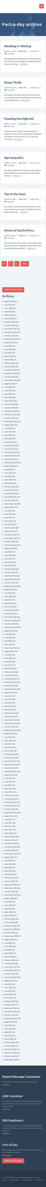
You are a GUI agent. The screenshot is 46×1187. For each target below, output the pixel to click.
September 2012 (11, 771)
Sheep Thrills (13, 82)
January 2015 (10, 675)
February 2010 (10, 878)
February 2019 (10, 610)
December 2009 (10, 885)
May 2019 (8, 600)
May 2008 (8, 950)
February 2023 (10, 445)
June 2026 (8, 308)
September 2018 (11, 627)
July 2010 (8, 860)
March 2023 (9, 442)
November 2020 (11, 538)
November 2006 (11, 1011)
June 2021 (8, 514)
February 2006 (10, 1042)
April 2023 (8, 438)
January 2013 (10, 758)
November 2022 (11, 456)
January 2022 (10, 490)
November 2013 (11, 723)
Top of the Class (14, 194)
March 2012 (9, 792)
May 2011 (8, 826)
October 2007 (10, 974)
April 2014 (8, 706)
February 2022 (10, 486)
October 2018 (10, 624)
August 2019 (9, 589)
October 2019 (10, 582)
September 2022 (11, 462)
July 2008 (8, 943)
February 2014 (10, 713)
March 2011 (9, 833)
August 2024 (9, 384)
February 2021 (10, 528)
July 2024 (8, 387)
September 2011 (11, 812)
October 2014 (10, 685)
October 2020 (10, 541)
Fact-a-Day (6, 1155)
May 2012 (8, 785)
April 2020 (8, 562)
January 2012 (10, 799)
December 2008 (10, 926)
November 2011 (11, 806)
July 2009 (8, 902)
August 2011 (9, 816)
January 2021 (10, 531)
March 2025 (9, 360)
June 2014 (8, 699)
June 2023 (8, 432)
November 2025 (11, 332)
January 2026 (10, 325)
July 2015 (8, 655)
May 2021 (8, 517)
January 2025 (10, 366)
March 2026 (9, 318)
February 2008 (10, 960)
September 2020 (11, 545)
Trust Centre (38, 1180)
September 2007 (11, 977)
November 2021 (11, 497)
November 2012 (11, 764)
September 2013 (11, 730)
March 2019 (9, 607)
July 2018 (8, 634)
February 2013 (10, 754)
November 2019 (11, 579)
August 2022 (9, 466)
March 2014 (9, 709)
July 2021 (8, 510)
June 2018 (8, 637)
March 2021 (9, 524)
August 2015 (9, 651)
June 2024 (8, 390)
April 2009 (8, 912)
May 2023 (8, 435)
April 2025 (8, 356)
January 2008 (10, 963)
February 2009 (10, 919)
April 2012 (8, 788)
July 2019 (8, 593)
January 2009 (10, 922)
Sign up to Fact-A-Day (13, 290)
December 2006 (10, 1008)
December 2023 (10, 411)
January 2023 (10, 449)
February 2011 (10, 836)
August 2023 (9, 425)
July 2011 (8, 819)
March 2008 (9, 957)
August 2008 (9, 939)
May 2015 (8, 661)
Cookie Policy (26, 1180)
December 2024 (10, 370)
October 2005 (10, 1056)
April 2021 (8, 521)
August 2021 (9, 507)
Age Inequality (14, 157)
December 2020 (10, 534)
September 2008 (11, 936)
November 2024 (11, 373)
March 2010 (9, 874)
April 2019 (8, 603)
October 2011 (10, 809)
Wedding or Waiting (17, 46)
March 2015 (9, 668)
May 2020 (8, 558)
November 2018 (11, 620)
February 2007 (10, 1001)
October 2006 (10, 1015)
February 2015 (10, 672)
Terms (5, 1180)
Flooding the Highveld (19, 118)
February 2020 (10, 569)
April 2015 (8, 665)
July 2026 (8, 305)
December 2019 (10, 576)
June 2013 (8, 740)
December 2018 (10, 617)
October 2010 (10, 850)
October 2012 (10, 768)
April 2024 (8, 397)
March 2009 (9, 915)
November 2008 (11, 929)
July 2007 (8, 984)
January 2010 (10, 881)
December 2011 (10, 802)
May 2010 (8, 867)
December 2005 (10, 1049)
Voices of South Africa (19, 230)
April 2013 (8, 747)
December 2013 (10, 720)
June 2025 (8, 349)
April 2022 (8, 480)
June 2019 (8, 596)
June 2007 (8, 987)
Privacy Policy (14, 1180)
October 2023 (10, 418)
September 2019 (11, 586)
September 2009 (11, 895)
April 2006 (8, 1035)
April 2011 (8, 830)
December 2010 (10, 843)
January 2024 (10, 408)
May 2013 (8, 744)
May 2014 (8, 703)
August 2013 (9, 733)
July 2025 (8, 346)
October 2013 (10, 727)
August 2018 (9, 631)
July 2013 (8, 737)
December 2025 (10, 329)
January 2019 (10, 613)
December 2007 (10, 967)
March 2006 (9, 1039)
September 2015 (11, 648)
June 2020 (8, 555)
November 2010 (11, 847)
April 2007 (8, 994)
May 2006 (8, 1032)
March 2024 (9, 401)
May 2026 (8, 311)
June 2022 (8, 473)
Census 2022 (34, 51)
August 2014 (9, 692)
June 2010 (8, 864)
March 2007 (9, 998)
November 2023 (11, 414)
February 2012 (10, 795)
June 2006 (8, 1029)
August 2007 (9, 981)
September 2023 (11, 421)
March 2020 (9, 565)
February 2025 (10, 363)
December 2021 (10, 493)
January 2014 (10, 716)
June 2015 (8, 658)
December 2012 (10, 761)
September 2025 (11, 339)
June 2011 (8, 823)
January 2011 (10, 840)
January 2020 (10, 572)
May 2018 (8, 641)
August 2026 (9, 301)
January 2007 (10, 1005)
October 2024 (10, 377)
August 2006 (9, 1022)
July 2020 (8, 552)
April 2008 (8, 953)
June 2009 (8, 905)
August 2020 (9, 548)
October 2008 (10, 933)
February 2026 (10, 322)
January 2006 (10, 1046)
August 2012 (9, 775)
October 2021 (10, 500)
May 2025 (8, 353)
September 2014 (11, 689)
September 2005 (11, 1059)
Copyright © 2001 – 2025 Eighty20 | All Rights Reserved (22, 1177)
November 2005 (11, 1053)
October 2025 (10, 336)
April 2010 (8, 871)
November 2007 (11, 970)
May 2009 (8, 909)
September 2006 (11, 1018)
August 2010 (9, 857)
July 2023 (8, 428)
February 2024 (10, 404)
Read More (24, 64)
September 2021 (11, 504)
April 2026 (8, 315)
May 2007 (8, 991)
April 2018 (8, 644)
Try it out (5, 1085)
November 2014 (11, 682)
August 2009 (9, 898)
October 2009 (10, 891)
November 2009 (11, 888)
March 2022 (9, 483)
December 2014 (10, 679)
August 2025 (9, 342)
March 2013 (9, 751)
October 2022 (10, 459)
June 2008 (8, 946)
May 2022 (8, 476)
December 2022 (10, 452)
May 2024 (8, 394)
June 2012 (8, 782)
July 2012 (8, 778)
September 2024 (11, 380)
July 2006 (8, 1025)
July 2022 (8, 469)
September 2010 (11, 854)
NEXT (25, 264)
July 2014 (8, 696)
